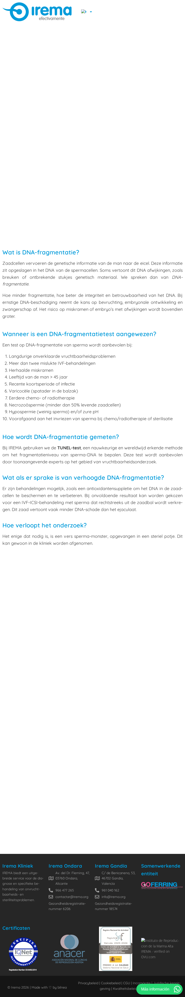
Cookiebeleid (110, 983)
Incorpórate (141, 983)
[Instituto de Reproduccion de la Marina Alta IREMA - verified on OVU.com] (162, 957)
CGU (126, 983)
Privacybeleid (88, 983)
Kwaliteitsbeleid (125, 988)
